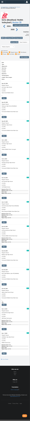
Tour (15, 374)
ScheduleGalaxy (4, 7)
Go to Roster (5, 359)
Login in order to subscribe (20, 25)
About (15, 373)
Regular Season (14, 52)
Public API (15, 382)
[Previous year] (4, 26)
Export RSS (15, 42)
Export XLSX (19, 37)
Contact (9, 403)
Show (4, 98)
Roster (16, 22)
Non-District (11, 54)
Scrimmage (5, 52)
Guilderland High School (14, 7)
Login (21, 403)
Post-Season (23, 52)
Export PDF (10, 37)
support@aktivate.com (15, 396)
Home (15, 371)
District (18, 54)
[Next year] (17, 29)
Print (4, 37)
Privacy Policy (15, 403)
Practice (4, 54)
